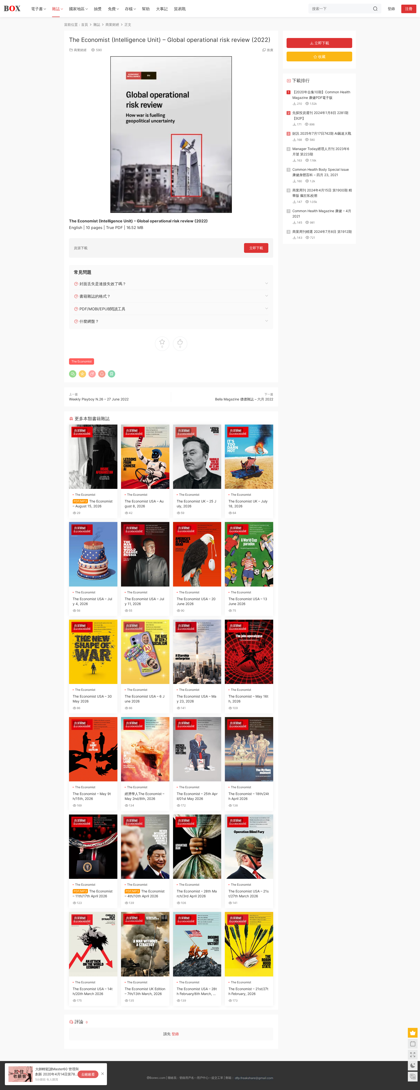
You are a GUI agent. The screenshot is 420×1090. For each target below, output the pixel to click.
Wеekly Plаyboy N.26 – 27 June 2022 (99, 399)
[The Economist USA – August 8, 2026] (145, 457)
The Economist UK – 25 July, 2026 (196, 503)
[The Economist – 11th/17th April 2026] (93, 847)
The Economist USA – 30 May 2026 (92, 698)
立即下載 (256, 248)
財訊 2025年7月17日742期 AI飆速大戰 (321, 133)
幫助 (146, 8)
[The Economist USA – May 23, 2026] (197, 652)
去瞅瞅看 (88, 1074)
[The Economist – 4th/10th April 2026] (145, 847)
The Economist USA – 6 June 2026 (145, 698)
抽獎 (98, 8)
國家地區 (77, 8)
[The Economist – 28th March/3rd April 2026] (197, 847)
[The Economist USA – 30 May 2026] (93, 652)
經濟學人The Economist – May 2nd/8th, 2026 (144, 796)
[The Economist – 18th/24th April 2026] (249, 749)
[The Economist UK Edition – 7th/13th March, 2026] (145, 944)
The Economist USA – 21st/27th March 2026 (248, 893)
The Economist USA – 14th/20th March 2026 (93, 991)
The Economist (81, 361)
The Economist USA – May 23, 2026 (196, 698)
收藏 (321, 56)
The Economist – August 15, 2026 (93, 503)
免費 (112, 8)
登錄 (175, 1034)
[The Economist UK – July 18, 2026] (249, 457)
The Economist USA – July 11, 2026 (144, 601)
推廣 (270, 50)
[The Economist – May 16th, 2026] (249, 652)
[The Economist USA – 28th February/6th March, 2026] (197, 944)
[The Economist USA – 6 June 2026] (145, 652)
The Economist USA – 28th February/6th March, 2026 (197, 991)
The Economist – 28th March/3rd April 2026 (197, 893)
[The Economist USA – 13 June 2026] (249, 554)
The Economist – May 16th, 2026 (248, 698)
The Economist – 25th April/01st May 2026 (197, 796)
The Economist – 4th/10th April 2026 (145, 893)
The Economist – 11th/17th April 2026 (93, 893)
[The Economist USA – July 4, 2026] (93, 554)
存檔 (129, 8)
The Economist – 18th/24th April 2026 (248, 796)
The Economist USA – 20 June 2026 (196, 601)
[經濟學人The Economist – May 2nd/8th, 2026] (145, 749)
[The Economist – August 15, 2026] (93, 457)
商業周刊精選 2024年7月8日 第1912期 (322, 231)
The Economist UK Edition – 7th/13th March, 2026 (145, 991)
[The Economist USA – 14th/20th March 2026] (93, 944)
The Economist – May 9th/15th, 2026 (92, 796)
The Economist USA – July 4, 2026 (92, 601)
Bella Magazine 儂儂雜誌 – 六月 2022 (244, 399)
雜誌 (56, 8)
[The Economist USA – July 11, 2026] (145, 554)
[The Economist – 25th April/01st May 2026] (197, 749)
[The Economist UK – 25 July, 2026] (197, 457)
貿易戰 (180, 8)
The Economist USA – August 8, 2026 (144, 503)
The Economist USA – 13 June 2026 (247, 601)
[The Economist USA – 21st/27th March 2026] (249, 847)
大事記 (162, 8)
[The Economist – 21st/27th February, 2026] (249, 944)
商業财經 (80, 50)
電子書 (37, 8)
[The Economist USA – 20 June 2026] (197, 554)
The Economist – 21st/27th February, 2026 (248, 991)
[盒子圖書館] (12, 8)
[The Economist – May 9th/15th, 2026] (93, 749)
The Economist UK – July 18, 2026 (248, 503)
